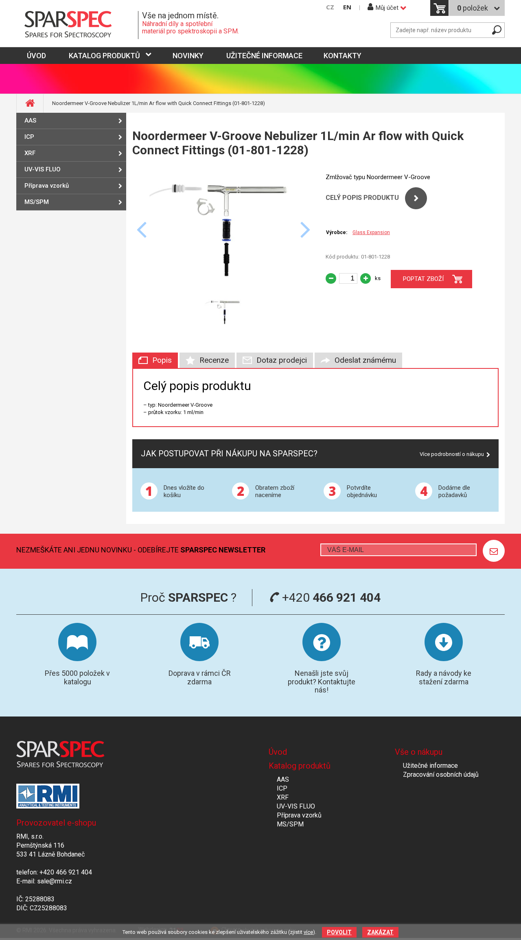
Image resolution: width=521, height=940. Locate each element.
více (308, 932)
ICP (29, 136)
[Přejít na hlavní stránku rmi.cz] (77, 25)
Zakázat (380, 932)
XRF (29, 153)
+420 (330, 597)
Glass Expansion (371, 232)
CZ (330, 7)
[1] (494, 551)
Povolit (339, 932)
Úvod (278, 751)
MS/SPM (36, 202)
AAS (30, 120)
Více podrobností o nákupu (452, 454)
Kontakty (342, 55)
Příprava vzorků (46, 185)
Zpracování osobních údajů (441, 774)
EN (347, 7)
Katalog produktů (104, 55)
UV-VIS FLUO (42, 169)
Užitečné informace (264, 55)
